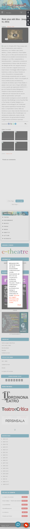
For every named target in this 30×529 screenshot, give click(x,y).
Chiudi (19, 305)
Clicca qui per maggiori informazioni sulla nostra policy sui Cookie (14, 299)
